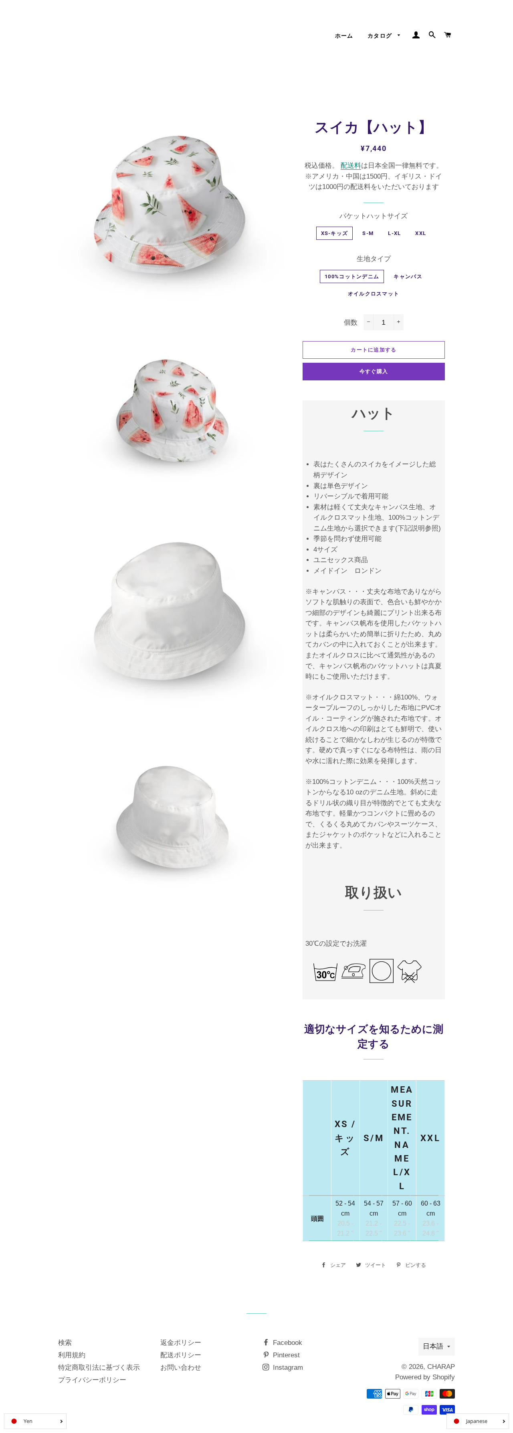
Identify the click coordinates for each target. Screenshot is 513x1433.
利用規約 (71, 1355)
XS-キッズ (334, 233)
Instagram (287, 1367)
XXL (420, 233)
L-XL (394, 233)
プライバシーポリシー (92, 1380)
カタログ (381, 35)
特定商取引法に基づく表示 (99, 1367)
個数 (350, 322)
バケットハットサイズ (373, 216)
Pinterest (285, 1355)
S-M (368, 233)
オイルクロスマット (374, 294)
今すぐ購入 (374, 371)
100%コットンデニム (352, 276)
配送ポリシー (180, 1355)
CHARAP (441, 1367)
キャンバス (408, 276)
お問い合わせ (180, 1367)
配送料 (351, 165)
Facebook (286, 1343)
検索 (65, 1343)
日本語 (433, 1346)
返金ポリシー (180, 1343)
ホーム (344, 35)
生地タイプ (374, 259)
